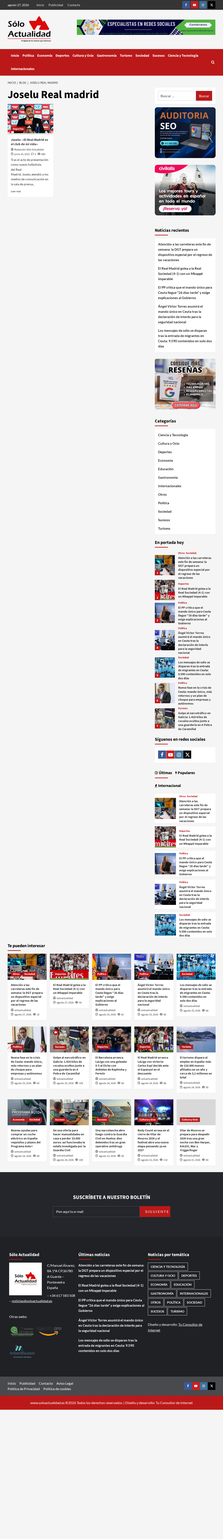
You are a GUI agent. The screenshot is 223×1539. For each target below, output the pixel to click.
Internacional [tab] (169, 785)
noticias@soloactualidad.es (32, 1301)
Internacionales (22, 68)
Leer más (16, 191)
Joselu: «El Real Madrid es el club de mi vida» (29, 142)
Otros (162, 494)
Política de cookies (57, 1389)
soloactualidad (22, 1010)
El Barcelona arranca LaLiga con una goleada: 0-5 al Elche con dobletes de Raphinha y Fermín (111, 1066)
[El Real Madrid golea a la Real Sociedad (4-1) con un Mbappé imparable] (165, 590)
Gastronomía (107, 55)
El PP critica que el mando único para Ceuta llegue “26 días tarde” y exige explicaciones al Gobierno (185, 292)
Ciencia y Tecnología (183, 55)
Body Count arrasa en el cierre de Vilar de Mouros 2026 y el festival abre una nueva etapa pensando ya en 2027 (153, 1140)
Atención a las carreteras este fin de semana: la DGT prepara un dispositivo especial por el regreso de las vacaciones (185, 252)
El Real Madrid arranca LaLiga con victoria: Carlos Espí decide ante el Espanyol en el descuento (153, 1066)
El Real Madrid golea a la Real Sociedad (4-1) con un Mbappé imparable (180, 273)
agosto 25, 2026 (107, 1014)
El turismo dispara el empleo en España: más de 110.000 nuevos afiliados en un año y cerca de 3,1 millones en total (196, 1068)
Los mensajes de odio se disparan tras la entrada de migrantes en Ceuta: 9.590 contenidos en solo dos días (185, 338)
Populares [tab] (186, 773)
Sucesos (158, 55)
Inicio (40, 5)
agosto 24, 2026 (107, 1083)
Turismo (126, 55)
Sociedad (142, 55)
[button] (213, 62)
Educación (166, 469)
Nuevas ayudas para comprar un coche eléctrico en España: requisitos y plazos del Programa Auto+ (26, 1138)
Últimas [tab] (165, 773)
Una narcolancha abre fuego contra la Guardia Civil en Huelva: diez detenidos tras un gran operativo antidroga (111, 1138)
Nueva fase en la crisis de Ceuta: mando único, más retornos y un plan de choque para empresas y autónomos (195, 696)
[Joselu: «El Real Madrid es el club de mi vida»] (30, 119)
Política (28, 55)
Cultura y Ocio (83, 55)
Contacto (74, 5)
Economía (44, 55)
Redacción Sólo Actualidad (29, 150)
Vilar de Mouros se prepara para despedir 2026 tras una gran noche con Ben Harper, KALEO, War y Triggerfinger (195, 1140)
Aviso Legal (64, 1383)
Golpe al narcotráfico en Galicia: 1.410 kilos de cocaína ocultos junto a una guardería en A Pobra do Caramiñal (195, 721)
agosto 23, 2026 (107, 1156)
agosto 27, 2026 (22, 1014)
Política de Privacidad (24, 1389)
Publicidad (56, 5)
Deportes (62, 55)
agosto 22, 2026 (191, 1160)
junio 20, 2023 (22, 154)
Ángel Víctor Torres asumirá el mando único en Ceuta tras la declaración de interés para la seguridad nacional (180, 314)
